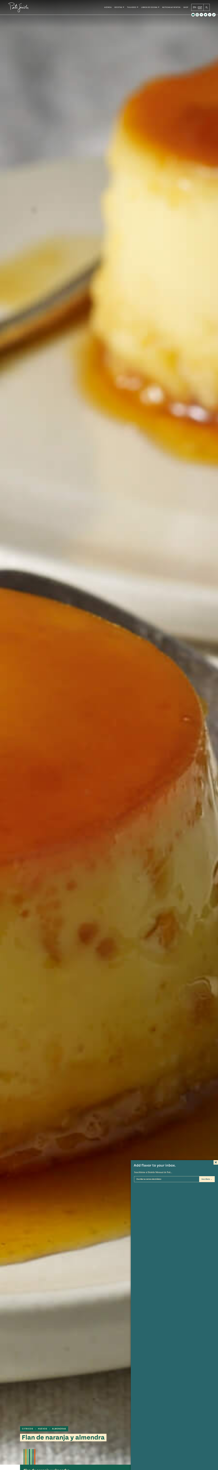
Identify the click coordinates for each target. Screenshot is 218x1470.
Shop (185, 7)
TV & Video (131, 7)
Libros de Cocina (149, 7)
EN (194, 7)
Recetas (118, 7)
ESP (200, 7)
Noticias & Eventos (171, 7)
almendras (59, 1429)
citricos (27, 1429)
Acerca (108, 7)
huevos (42, 1429)
